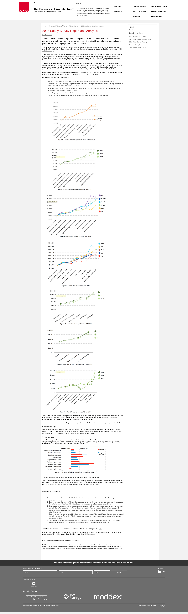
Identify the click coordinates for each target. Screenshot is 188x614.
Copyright (162, 605)
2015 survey (109, 49)
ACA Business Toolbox (159, 6)
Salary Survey (74, 26)
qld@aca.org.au (90, 534)
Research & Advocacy (158, 11)
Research (66, 26)
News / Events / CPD (139, 11)
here (100, 529)
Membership (118, 11)
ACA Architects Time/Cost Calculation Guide (66, 504)
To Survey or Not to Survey (137, 48)
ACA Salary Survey (71, 520)
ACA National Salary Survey (54, 54)
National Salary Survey (136, 45)
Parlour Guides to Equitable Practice (56, 484)
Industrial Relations (139, 6)
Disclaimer (142, 605)
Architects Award (74, 498)
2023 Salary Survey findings (138, 36)
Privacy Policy (152, 605)
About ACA (117, 6)
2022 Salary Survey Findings (138, 42)
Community (136, 16)
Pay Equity (95, 484)
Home (46, 26)
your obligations (88, 498)
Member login (38, 3)
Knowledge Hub (156, 16)
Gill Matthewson (47, 35)
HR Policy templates (76, 516)
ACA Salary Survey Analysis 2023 (140, 39)
